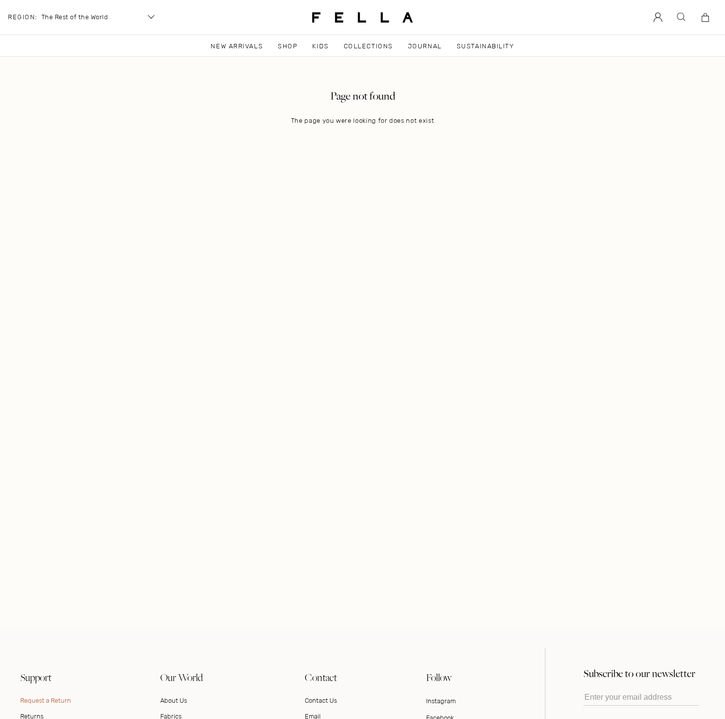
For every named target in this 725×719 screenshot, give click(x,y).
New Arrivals (237, 46)
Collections (368, 46)
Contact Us (321, 700)
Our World (181, 677)
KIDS (320, 46)
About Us (173, 700)
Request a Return (45, 700)
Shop (287, 46)
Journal (425, 46)
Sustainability (485, 46)
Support (35, 677)
